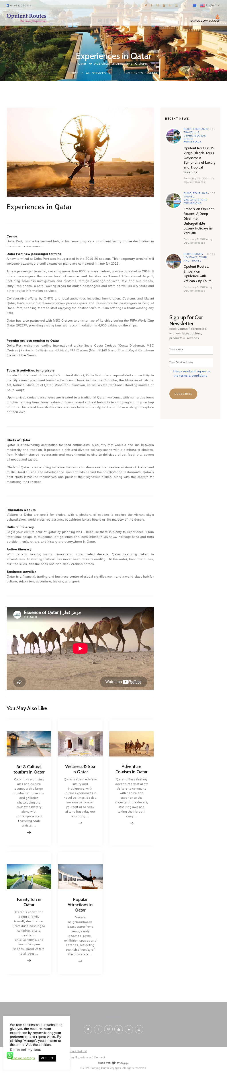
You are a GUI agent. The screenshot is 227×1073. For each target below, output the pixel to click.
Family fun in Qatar (29, 902)
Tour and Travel (195, 259)
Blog (187, 129)
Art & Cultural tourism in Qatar (29, 769)
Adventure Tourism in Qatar (131, 769)
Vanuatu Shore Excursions (195, 201)
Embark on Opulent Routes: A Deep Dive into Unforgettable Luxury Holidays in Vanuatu (199, 221)
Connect (99, 1057)
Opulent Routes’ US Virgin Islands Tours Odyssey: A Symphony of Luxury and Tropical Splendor (199, 160)
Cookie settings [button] (23, 1058)
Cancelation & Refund (72, 1051)
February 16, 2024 (197, 178)
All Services (96, 73)
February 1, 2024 (196, 287)
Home (74, 73)
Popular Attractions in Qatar (80, 905)
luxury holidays (193, 255)
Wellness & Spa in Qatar (80, 769)
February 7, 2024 (196, 239)
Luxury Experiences (79, 1057)
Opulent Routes (194, 182)
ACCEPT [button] (47, 1058)
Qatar (82, 64)
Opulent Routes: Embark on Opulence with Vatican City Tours (197, 273)
